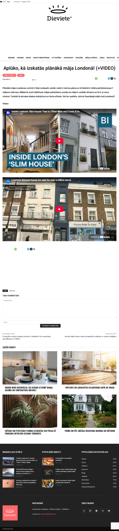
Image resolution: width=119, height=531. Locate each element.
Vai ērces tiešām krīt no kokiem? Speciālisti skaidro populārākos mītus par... (26, 483)
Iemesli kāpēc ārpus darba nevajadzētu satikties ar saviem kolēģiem (90, 336)
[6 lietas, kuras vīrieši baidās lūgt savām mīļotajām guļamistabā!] (48, 472)
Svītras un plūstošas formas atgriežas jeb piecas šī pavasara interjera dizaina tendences (30, 432)
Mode (28, 58)
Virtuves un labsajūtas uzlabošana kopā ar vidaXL (90, 387)
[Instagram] (90, 510)
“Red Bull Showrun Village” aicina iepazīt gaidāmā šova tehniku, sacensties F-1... (25, 471)
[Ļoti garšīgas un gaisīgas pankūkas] (48, 461)
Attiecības (56, 58)
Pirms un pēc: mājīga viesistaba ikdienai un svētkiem (90, 430)
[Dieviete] (59, 13)
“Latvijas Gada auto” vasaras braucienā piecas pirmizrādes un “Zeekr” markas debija (26, 460)
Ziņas (102, 58)
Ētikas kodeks (55, 509)
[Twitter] (102, 511)
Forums (20, 58)
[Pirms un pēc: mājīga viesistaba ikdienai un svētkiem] (89, 411)
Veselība (79, 58)
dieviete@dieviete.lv (48, 514)
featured (12, 291)
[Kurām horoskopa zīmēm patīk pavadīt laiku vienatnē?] (48, 483)
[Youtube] (109, 511)
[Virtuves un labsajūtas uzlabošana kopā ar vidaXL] (89, 368)
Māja (21, 75)
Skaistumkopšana (41, 58)
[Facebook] (84, 511)
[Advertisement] (59, 38)
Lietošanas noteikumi (40, 509)
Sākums (11, 58)
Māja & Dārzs (91, 58)
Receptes (111, 58)
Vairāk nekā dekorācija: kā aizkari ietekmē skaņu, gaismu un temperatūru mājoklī (29, 389)
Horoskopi (68, 58)
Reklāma (65, 509)
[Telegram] (96, 511)
